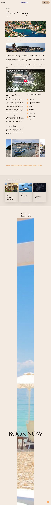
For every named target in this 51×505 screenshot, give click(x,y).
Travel (7, 8)
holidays (8, 165)
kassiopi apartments (27, 165)
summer (35, 165)
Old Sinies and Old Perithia (16, 129)
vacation (40, 165)
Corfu (38, 40)
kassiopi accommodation (16, 165)
